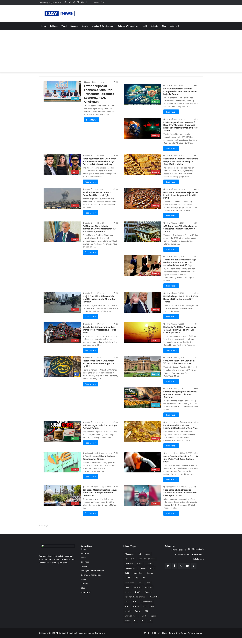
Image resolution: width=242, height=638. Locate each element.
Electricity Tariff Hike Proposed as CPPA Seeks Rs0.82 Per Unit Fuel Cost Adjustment (179, 330)
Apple (148, 554)
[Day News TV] (59, 13)
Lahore (128, 592)
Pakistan (54, 26)
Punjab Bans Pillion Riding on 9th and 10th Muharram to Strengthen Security (99, 299)
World (64, 26)
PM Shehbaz (147, 602)
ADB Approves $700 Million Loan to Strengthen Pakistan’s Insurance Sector (180, 229)
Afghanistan (129, 554)
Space (153, 616)
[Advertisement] (121, 51)
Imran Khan (129, 583)
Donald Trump (130, 568)
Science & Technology (128, 26)
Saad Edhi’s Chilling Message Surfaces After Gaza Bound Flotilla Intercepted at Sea (179, 493)
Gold (127, 573)
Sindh (144, 616)
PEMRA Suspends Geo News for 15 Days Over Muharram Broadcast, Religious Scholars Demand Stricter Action (180, 126)
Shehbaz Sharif (131, 616)
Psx (144, 606)
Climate (154, 26)
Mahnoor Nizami (172, 422)
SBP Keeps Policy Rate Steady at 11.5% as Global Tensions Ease (179, 362)
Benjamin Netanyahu (147, 559)
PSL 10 (136, 606)
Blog (164, 26)
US (150, 621)
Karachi (137, 587)
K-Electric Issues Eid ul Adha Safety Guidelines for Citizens (100, 457)
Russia (137, 611)
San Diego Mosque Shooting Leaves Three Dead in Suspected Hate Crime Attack (100, 493)
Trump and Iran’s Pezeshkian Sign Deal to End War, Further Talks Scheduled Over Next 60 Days (179, 262)
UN (142, 621)
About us (198, 633)
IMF (144, 578)
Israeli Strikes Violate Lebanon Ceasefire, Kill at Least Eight (97, 194)
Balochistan (129, 559)
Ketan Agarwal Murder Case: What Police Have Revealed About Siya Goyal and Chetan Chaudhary (99, 161)
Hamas (150, 573)
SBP (146, 611)
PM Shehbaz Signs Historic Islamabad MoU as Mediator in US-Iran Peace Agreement (99, 229)
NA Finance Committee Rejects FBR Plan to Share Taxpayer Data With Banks (180, 195)
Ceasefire (129, 563)
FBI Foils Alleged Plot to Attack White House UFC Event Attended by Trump (180, 299)
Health (144, 26)
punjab (127, 611)
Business (74, 26)
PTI (152, 606)
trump (127, 621)
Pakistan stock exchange (135, 597)
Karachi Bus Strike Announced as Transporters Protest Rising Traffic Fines (99, 330)
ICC (136, 578)
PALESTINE (154, 597)
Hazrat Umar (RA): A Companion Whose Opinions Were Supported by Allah (99, 363)
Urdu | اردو (174, 26)
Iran (148, 583)
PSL (126, 606)
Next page (43, 525)
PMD (135, 602)
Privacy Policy (187, 633)
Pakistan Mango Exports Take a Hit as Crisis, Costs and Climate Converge (180, 394)
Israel (127, 587)
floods (143, 568)
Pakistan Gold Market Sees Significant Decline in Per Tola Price (180, 427)
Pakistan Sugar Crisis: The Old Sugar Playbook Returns (100, 427)
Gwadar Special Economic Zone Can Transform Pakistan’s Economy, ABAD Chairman (99, 94)
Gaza (152, 568)
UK (135, 621)
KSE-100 (148, 587)
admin (88, 82)
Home (43, 26)
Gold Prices (137, 573)
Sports (85, 26)
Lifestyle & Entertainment (103, 26)
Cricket (150, 563)
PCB (127, 602)
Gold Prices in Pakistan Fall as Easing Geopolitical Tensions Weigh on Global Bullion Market (180, 161)
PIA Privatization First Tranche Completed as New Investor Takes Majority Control (180, 91)
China (139, 563)
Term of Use (174, 633)
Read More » (91, 120)
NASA (137, 592)
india (140, 583)
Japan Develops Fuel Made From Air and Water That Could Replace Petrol (180, 459)
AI (140, 554)
